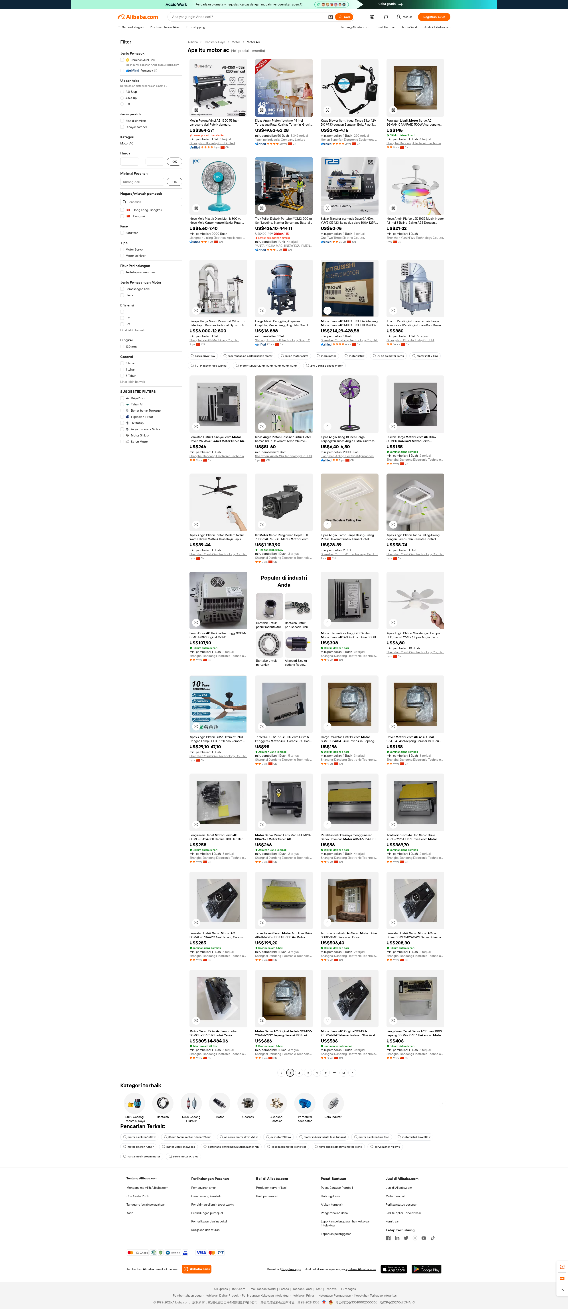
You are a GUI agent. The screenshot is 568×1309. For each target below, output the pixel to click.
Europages (348, 1289)
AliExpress (221, 1289)
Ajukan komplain (332, 1204)
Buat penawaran (267, 1196)
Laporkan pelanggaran (336, 1234)
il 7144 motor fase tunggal (211, 365)
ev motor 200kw (280, 1137)
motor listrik (356, 355)
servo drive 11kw (205, 355)
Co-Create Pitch (137, 1196)
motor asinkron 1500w (142, 1137)
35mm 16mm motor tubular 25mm (189, 1137)
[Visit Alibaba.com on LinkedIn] (397, 1238)
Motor (236, 42)
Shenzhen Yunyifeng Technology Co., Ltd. (349, 340)
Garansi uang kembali (206, 1196)
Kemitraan (393, 1221)
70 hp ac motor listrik (390, 355)
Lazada (284, 1289)
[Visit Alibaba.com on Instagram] (415, 1238)
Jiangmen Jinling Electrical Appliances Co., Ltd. (218, 237)
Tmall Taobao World (262, 1289)
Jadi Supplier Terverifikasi (403, 1213)
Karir (129, 1213)
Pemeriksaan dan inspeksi (209, 1221)
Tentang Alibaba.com (141, 1178)
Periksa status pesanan (401, 1204)
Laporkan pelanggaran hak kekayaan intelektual (346, 1223)
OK (174, 162)
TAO (318, 1289)
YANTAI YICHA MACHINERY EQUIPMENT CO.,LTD (284, 245)
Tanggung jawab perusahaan (146, 1204)
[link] (562, 1267)
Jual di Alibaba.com (399, 1187)
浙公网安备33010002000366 (356, 1302)
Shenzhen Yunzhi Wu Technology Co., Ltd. (415, 237)
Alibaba (193, 42)
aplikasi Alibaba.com (361, 1269)
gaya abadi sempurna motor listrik (340, 1146)
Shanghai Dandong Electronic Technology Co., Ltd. (415, 143)
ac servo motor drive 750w (241, 1137)
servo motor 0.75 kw (185, 1156)
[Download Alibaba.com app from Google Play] (427, 1269)
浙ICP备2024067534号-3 (397, 1302)
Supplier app (291, 1269)
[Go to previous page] (281, 1073)
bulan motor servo (296, 355)
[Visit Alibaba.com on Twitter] (406, 1238)
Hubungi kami (330, 1196)
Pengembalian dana (334, 1213)
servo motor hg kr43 (387, 1146)
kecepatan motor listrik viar (289, 1146)
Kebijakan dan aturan (205, 1230)
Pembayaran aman (204, 1187)
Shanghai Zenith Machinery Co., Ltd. (214, 340)
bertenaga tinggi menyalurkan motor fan (233, 1146)
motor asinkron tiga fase (374, 1137)
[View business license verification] (324, 1302)
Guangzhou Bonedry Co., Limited (212, 143)
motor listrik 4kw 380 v (416, 1137)
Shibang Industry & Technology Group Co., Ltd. (284, 340)
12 (343, 1072)
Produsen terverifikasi (271, 1187)
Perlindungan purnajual (207, 1213)
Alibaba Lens (152, 1269)
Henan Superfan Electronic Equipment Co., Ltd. (350, 139)
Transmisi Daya (214, 42)
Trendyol (331, 1289)
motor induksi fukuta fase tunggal (325, 1137)
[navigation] (151, 557)
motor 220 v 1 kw (427, 355)
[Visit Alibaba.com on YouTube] (423, 1238)
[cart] (386, 17)
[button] (330, 17)
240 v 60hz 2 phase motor (326, 365)
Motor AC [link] (253, 42)
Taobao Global (302, 1289)
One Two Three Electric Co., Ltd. (343, 237)
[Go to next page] (352, 1073)
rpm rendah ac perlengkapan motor (250, 355)
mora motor (328, 355)
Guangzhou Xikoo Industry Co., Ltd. (410, 340)
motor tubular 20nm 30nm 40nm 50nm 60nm (269, 365)
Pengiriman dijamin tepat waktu (212, 1204)
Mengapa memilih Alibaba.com (147, 1187)
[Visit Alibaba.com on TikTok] (432, 1238)
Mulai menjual (395, 1196)
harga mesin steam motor (144, 1156)
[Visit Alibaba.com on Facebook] (388, 1238)
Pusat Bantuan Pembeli (337, 1187)
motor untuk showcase (180, 1146)
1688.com (238, 1289)
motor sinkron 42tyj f (141, 1146)
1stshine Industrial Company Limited (280, 139)
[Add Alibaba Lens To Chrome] (196, 1269)
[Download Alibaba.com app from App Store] (394, 1269)
